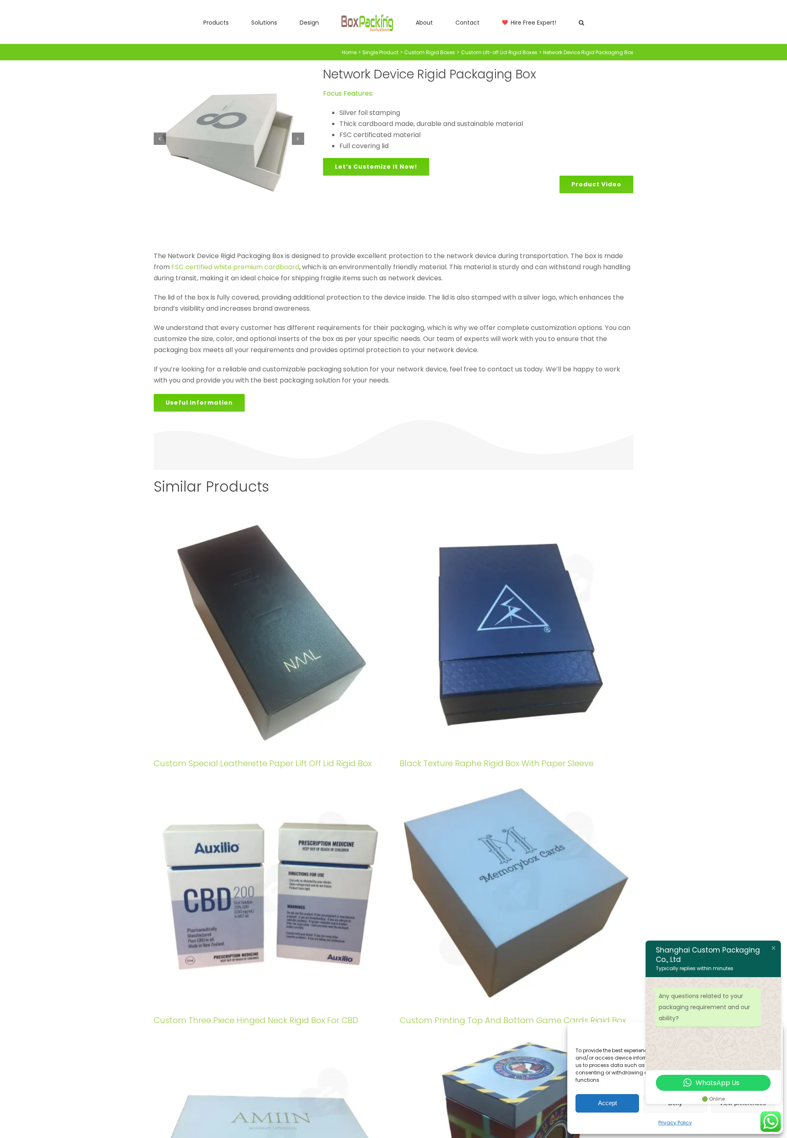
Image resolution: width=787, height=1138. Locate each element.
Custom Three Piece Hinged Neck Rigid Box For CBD (256, 1020)
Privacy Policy (675, 1122)
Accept (607, 1102)
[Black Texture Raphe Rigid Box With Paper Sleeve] (516, 633)
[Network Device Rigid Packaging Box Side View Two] (229, 139)
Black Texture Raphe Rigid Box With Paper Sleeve (497, 763)
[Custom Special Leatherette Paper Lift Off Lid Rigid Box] (270, 633)
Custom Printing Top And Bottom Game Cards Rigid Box (513, 1020)
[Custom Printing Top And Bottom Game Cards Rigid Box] (516, 890)
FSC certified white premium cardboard (235, 267)
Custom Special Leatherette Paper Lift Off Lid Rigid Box (263, 763)
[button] (533, 22)
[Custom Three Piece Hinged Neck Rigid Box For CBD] (270, 890)
